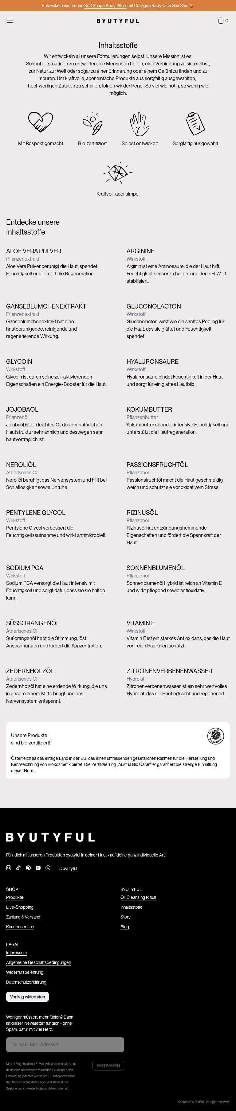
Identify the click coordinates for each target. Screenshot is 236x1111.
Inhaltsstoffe (131, 907)
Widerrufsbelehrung (24, 972)
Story (125, 917)
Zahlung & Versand (23, 917)
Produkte (14, 897)
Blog (124, 926)
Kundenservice (20, 926)
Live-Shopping (19, 907)
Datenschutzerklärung (26, 982)
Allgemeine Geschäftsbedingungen (38, 962)
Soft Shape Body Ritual (105, 5)
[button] (223, 20)
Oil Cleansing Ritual (138, 897)
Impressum (16, 952)
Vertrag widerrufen (27, 996)
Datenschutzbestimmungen (28, 1082)
